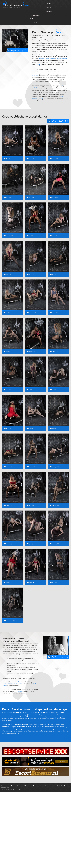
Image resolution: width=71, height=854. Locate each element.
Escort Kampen (18, 683)
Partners (66, 786)
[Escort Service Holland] (35, 751)
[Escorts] (35, 761)
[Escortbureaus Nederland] (35, 771)
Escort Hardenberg (8, 683)
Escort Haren (42, 58)
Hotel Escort (35, 15)
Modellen (49, 11)
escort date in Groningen (21, 724)
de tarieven (39, 64)
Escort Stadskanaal (62, 58)
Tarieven (48, 7)
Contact (35, 23)
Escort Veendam (50, 58)
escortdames (35, 75)
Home (49, 3)
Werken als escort (35, 19)
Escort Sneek (21, 682)
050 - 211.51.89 (19, 50)
